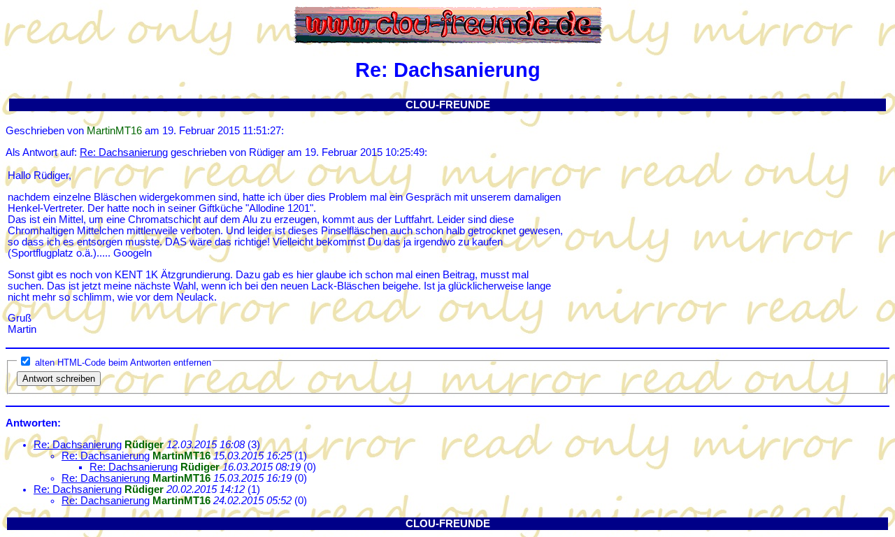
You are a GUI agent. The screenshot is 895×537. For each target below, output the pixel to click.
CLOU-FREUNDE (448, 104)
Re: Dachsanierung (124, 152)
